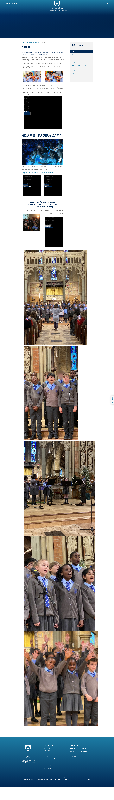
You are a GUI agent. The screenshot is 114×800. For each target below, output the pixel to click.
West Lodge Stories (86, 753)
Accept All (26, 111)
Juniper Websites (49, 779)
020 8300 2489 (48, 756)
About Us (83, 748)
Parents (8, 3)
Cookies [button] (89, 779)
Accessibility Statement (67, 779)
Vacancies (14, 3)
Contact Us (73, 756)
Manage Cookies (27, 113)
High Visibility (57, 779)
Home (23, 42)
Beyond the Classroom (33, 42)
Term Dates (72, 748)
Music (43, 42)
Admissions (84, 751)
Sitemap (76, 779)
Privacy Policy (83, 779)
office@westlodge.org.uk (52, 758)
